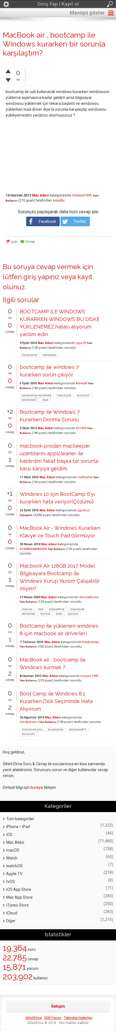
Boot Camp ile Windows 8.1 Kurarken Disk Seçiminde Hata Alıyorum (56, 701)
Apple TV (14, 874)
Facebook (47, 221)
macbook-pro (32, 729)
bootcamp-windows (36, 395)
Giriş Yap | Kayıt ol (58, 4)
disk (45, 400)
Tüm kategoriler (20, 819)
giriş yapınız (41, 277)
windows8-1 (77, 729)
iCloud (11, 913)
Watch (11, 858)
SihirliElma (33, 1018)
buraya (36, 787)
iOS (9, 834)
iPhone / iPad (18, 826)
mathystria (85, 477)
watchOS (14, 866)
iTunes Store (17, 905)
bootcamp (29, 355)
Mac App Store (19, 897)
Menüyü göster (87, 13)
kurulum (83, 395)
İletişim (58, 1006)
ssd (40, 609)
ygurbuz (83, 510)
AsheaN (81, 383)
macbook (64, 395)
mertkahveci (29, 722)
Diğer (10, 921)
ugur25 (81, 343)
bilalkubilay (90, 642)
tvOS (10, 881)
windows (49, 355)
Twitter (79, 221)
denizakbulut (89, 597)
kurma (45, 614)
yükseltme (56, 609)
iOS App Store (18, 889)
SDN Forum (52, 1018)
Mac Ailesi (40, 195)
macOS (12, 850)
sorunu (73, 614)
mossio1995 (82, 195)
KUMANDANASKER (33, 549)
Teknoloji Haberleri (78, 1018)
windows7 (29, 400)
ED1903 (81, 428)
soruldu (58, 200)
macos (27, 609)
